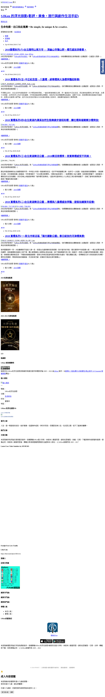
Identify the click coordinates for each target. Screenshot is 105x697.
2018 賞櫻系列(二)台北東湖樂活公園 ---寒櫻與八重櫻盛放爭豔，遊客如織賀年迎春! (50, 202)
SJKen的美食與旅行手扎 (42, 127)
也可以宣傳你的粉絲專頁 (7, 416)
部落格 (7, 38)
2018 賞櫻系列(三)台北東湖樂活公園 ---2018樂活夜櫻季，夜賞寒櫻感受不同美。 (48, 156)
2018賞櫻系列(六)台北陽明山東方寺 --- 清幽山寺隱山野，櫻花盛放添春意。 (46, 49)
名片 (6, 41)
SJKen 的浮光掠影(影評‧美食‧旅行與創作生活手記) (40, 16)
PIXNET (37, 667)
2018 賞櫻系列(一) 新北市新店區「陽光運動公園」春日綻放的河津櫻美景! (45, 236)
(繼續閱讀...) (5, 59)
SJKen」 (21, 56)
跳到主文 (4, 22)
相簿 (6, 36)
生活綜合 (17, 32)
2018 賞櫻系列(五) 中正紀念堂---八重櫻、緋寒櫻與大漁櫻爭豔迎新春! (42, 79)
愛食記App (54, 635)
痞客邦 (21, 63)
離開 (11, 692)
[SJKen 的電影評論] (1, 415)
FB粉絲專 (54, 127)
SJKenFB (46, 56)
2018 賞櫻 (17, 67)
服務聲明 (72, 667)
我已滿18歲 (5, 692)
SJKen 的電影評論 (5, 412)
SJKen (56, 371)
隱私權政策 (64, 667)
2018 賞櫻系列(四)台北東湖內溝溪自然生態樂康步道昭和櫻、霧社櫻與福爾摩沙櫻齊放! (52, 120)
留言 (26, 63)
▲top (3, 71)
